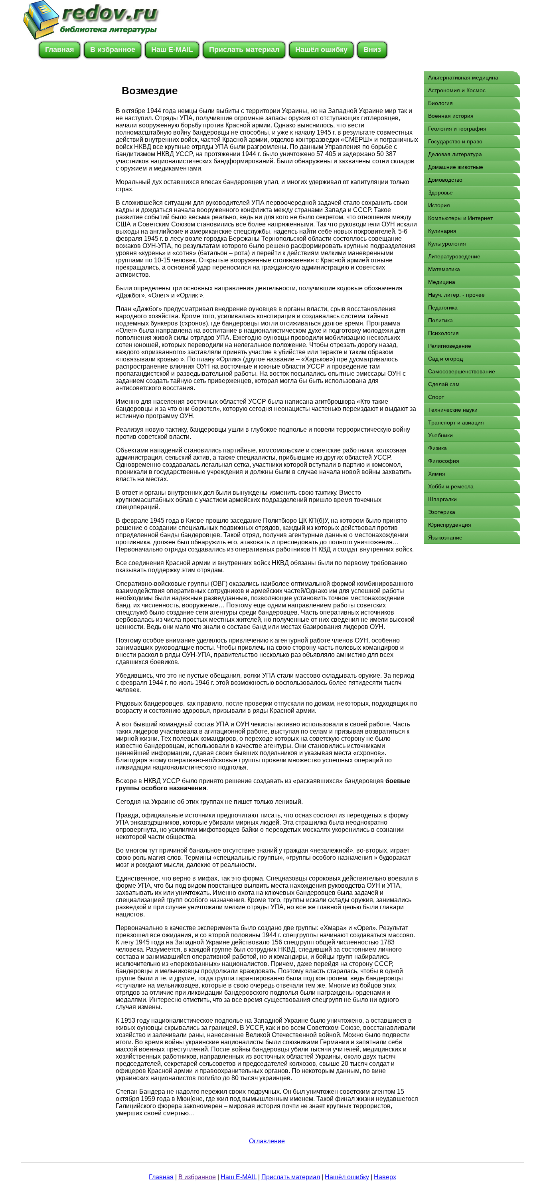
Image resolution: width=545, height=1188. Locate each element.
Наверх (385, 1177)
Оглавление (267, 1141)
